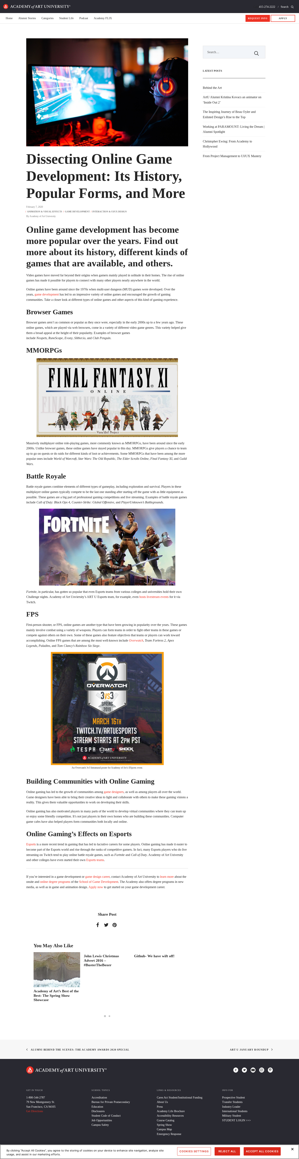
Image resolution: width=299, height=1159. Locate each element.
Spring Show (164, 1124)
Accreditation (99, 1097)
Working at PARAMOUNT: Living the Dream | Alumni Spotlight (233, 129)
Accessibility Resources (170, 1115)
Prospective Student (233, 1097)
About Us (162, 1102)
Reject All (227, 1151)
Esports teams (95, 860)
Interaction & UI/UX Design (109, 211)
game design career (97, 876)
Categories (47, 18)
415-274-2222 (267, 6)
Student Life (66, 18)
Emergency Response (169, 1134)
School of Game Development (98, 881)
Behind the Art (212, 87)
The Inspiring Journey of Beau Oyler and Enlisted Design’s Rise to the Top (229, 114)
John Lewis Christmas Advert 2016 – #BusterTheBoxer (51, 960)
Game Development (77, 211)
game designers (114, 792)
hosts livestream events (154, 597)
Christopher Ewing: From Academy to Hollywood (227, 144)
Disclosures (98, 1111)
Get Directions (34, 1111)
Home (36, 6)
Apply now (95, 887)
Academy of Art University (42, 216)
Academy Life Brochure (171, 1111)
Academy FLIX (103, 18)
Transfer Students (232, 1102)
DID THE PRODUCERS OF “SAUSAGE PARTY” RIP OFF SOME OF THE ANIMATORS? (156, 962)
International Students (234, 1111)
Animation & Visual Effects (44, 211)
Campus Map (164, 1129)
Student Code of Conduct (106, 1115)
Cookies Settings (194, 1151)
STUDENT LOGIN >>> (236, 1120)
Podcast (83, 18)
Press (160, 1106)
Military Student (231, 1115)
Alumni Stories (27, 18)
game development (47, 294)
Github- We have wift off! (104, 956)
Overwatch (136, 640)
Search (285, 6)
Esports (31, 844)
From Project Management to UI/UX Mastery (232, 156)
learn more (167, 876)
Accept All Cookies (262, 1151)
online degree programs (55, 881)
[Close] (292, 1149)
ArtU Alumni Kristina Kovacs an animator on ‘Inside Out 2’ (232, 99)
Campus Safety (100, 1124)
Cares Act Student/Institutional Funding (179, 1097)
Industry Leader (231, 1106)
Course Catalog (165, 1120)
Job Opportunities (102, 1120)
